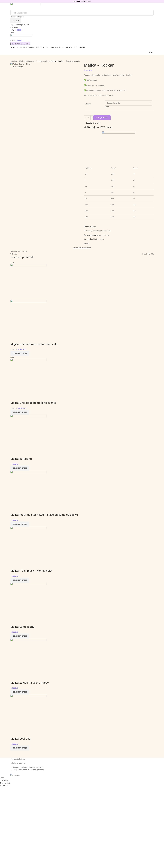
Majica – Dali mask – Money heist (31, 570)
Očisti (107, 107)
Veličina (88, 104)
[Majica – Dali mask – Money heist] (28, 544)
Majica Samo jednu (22, 626)
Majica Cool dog (20, 738)
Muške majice (43, 61)
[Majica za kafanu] (28, 432)
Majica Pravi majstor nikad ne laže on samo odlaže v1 (44, 514)
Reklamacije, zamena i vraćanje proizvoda (27, 767)
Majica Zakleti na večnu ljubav (29, 682)
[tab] (82, 247)
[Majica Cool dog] (28, 712)
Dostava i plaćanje (17, 759)
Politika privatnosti (17, 763)
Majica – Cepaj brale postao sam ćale (33, 344)
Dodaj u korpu (102, 118)
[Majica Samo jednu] (28, 600)
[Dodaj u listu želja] (13, 339)
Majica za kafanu (21, 458)
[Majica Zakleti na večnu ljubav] (28, 656)
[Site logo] (25, 6)
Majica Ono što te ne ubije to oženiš (33, 402)
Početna (13, 61)
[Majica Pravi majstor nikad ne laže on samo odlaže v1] (28, 488)
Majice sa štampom (27, 61)
